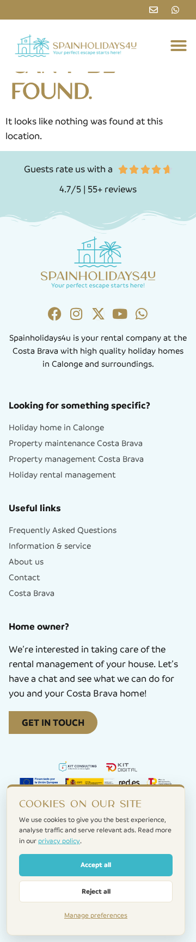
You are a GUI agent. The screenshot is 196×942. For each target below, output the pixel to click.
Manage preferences (95, 915)
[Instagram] (76, 314)
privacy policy (59, 841)
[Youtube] (120, 314)
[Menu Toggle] (178, 45)
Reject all (96, 891)
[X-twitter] (98, 314)
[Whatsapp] (142, 314)
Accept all (96, 865)
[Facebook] (55, 314)
